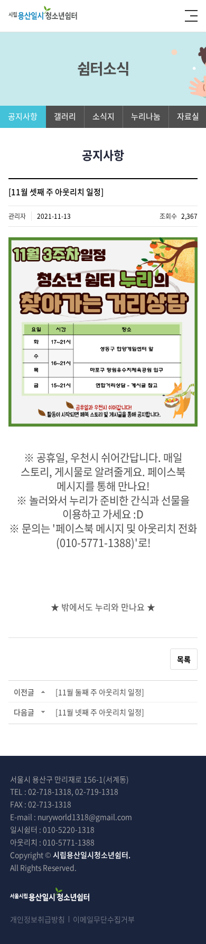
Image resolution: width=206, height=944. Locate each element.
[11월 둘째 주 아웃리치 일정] (99, 692)
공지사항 (23, 116)
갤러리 (65, 116)
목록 (184, 659)
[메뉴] (191, 16)
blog (164, 867)
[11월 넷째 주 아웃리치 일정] (99, 712)
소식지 (103, 116)
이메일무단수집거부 (104, 919)
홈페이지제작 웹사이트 (122, 867)
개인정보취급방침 (37, 919)
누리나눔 (146, 116)
